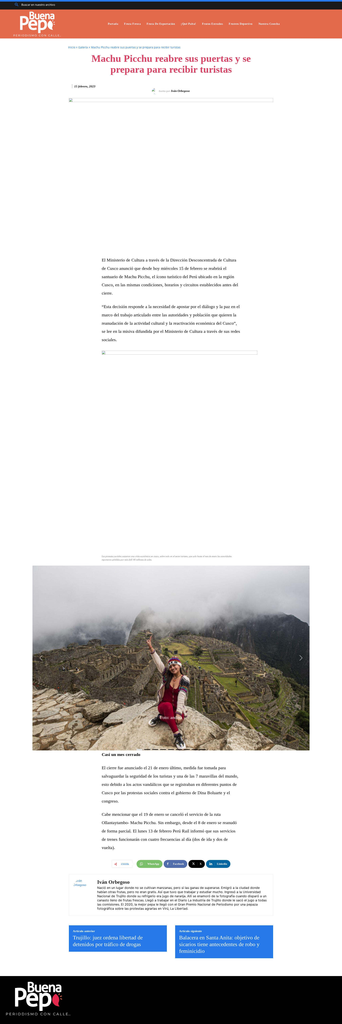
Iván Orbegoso (180, 91)
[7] (195, 749)
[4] (171, 749)
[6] (187, 749)
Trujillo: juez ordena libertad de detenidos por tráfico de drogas (108, 940)
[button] (33, 5)
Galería (83, 47)
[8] (203, 749)
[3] (163, 749)
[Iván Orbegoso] (155, 91)
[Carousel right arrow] (301, 658)
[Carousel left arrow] (41, 658)
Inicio (71, 47)
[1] (147, 749)
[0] (139, 749)
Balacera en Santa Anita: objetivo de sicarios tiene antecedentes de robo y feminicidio (219, 944)
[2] (155, 749)
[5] (179, 749)
